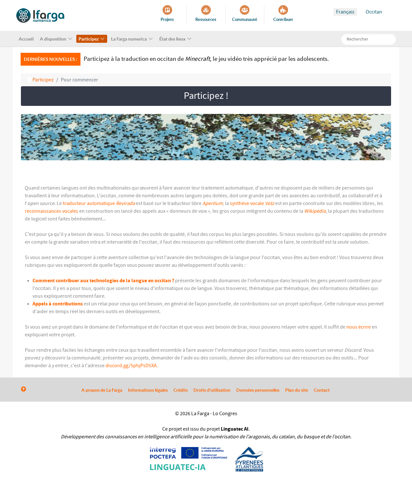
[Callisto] (40, 15)
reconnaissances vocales (51, 211)
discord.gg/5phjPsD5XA (131, 365)
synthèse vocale (247, 203)
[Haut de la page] (23, 389)
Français (345, 12)
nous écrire (358, 327)
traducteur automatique (89, 203)
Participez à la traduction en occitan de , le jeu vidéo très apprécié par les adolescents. (206, 58)
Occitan (374, 12)
